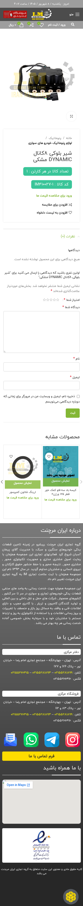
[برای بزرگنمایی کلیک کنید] (71, 116)
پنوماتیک (55, 138)
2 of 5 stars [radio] (54, 299)
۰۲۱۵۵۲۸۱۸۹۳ (41, 672)
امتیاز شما (72, 299)
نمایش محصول (60, 480)
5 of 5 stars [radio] (44, 299)
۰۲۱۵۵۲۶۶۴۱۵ (20, 672)
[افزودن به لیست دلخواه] (49, 456)
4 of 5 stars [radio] (47, 299)
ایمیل (75, 377)
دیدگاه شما (71, 307)
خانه (69, 138)
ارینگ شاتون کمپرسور (23, 492)
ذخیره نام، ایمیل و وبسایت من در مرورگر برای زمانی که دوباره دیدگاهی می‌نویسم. (42, 398)
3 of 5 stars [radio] (51, 299)
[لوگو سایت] (41, 14)
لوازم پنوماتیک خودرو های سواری (50, 143)
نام (76, 358)
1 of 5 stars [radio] (57, 299)
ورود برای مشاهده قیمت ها (54, 195)
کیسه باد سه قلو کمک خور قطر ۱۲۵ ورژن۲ (60, 492)
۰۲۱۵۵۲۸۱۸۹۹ (63, 672)
